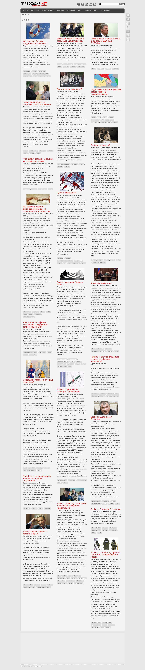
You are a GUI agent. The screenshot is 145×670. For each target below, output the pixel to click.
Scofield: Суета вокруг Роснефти (101, 418)
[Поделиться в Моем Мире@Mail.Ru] (128, 31)
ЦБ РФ (50, 150)
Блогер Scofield (62, 480)
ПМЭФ (49, 352)
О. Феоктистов (96, 503)
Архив (80, 10)
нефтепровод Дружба (97, 119)
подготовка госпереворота (65, 260)
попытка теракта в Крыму (43, 587)
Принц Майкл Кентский (99, 262)
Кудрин (100, 260)
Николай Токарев (106, 122)
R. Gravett (38, 314)
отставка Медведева (63, 164)
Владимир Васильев (97, 348)
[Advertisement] (72, 648)
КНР (45, 189)
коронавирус (27, 76)
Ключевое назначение (102, 283)
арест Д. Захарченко (75, 575)
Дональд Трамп (96, 624)
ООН (113, 260)
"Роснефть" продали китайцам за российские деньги (38, 160)
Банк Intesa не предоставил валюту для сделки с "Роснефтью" (37, 478)
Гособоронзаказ (62, 359)
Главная (25, 10)
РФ (65, 64)
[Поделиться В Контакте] (128, 15)
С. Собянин (42, 71)
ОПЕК (107, 260)
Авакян (74, 578)
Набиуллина (34, 150)
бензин (32, 153)
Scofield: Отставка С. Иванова (106, 509)
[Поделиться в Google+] (128, 23)
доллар (66, 66)
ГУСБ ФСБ (61, 578)
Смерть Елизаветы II (112, 396)
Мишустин (27, 71)
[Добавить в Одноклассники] (128, 39)
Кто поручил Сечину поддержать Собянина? (34, 42)
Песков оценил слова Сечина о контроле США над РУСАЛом (105, 40)
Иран (93, 117)
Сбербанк (47, 508)
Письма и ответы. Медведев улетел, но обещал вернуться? (105, 359)
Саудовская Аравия (80, 64)
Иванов (110, 351)
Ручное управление (66, 193)
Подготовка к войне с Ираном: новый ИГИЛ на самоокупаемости (106, 91)
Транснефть (95, 122)
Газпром (60, 166)
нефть (60, 64)
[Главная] (36, 6)
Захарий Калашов (105, 627)
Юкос (100, 532)
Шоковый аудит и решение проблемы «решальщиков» (70, 39)
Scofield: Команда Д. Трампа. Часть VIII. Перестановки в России (105, 554)
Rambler (26, 587)
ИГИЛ (105, 117)
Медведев (74, 164)
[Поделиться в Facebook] (128, 19)
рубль (59, 66)
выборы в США (62, 583)
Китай (50, 189)
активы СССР (78, 260)
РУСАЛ (108, 68)
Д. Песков (101, 68)
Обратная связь (91, 10)
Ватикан (60, 258)
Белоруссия (81, 66)
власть (67, 166)
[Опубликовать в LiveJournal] (128, 27)
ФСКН (104, 503)
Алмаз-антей (73, 359)
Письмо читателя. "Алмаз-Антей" (70, 283)
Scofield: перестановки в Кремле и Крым (35, 532)
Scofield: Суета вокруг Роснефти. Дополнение (68, 390)
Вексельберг (71, 580)
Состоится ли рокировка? (69, 89)
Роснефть (42, 150)
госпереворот (78, 583)
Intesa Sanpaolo (82, 480)
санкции (116, 68)
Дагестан (108, 348)
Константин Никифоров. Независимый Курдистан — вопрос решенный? (36, 324)
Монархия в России (74, 263)
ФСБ (25, 153)
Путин (93, 260)
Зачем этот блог (48, 10)
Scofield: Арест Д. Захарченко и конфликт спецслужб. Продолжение (72, 505)
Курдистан (42, 352)
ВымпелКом (61, 580)
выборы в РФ (61, 364)
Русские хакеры (28, 314)
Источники (71, 10)
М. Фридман (80, 580)
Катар (34, 508)
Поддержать (105, 10)
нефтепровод (110, 119)
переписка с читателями (98, 351)
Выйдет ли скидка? (100, 145)
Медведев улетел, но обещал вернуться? (38, 381)
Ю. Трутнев (113, 527)
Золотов (112, 624)
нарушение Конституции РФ (40, 73)
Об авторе (35, 10)
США (71, 64)
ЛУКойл (105, 530)
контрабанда (82, 578)
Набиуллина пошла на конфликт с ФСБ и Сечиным (37, 103)
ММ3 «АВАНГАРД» (63, 361)
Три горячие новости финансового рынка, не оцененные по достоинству (36, 209)
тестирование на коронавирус (42, 76)
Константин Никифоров (30, 352)
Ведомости (27, 73)
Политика (60, 10)
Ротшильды (27, 311)
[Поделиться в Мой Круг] (128, 35)
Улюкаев (111, 503)
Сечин (34, 71)
